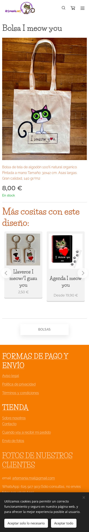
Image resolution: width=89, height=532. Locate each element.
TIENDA (15, 407)
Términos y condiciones (20, 393)
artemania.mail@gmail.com (33, 478)
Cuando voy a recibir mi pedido (26, 432)
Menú (82, 8)
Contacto (9, 424)
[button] (63, 8)
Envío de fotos (13, 441)
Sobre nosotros (14, 418)
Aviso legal (10, 376)
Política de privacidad (19, 384)
